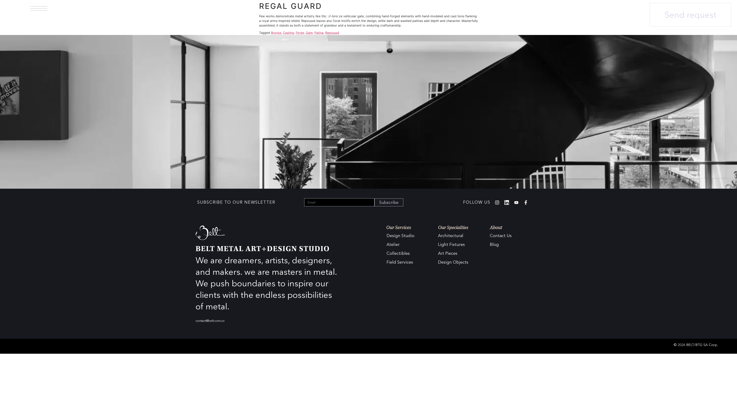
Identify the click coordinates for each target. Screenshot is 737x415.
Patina (318, 33)
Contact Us (501, 235)
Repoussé (332, 33)
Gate (309, 33)
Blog (494, 244)
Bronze (276, 33)
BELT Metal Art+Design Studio (263, 249)
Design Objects (453, 262)
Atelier (393, 244)
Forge (300, 33)
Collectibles (398, 253)
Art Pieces (447, 253)
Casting (288, 33)
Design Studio (400, 235)
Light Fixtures (451, 244)
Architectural (450, 235)
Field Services (400, 262)
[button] (39, 8)
